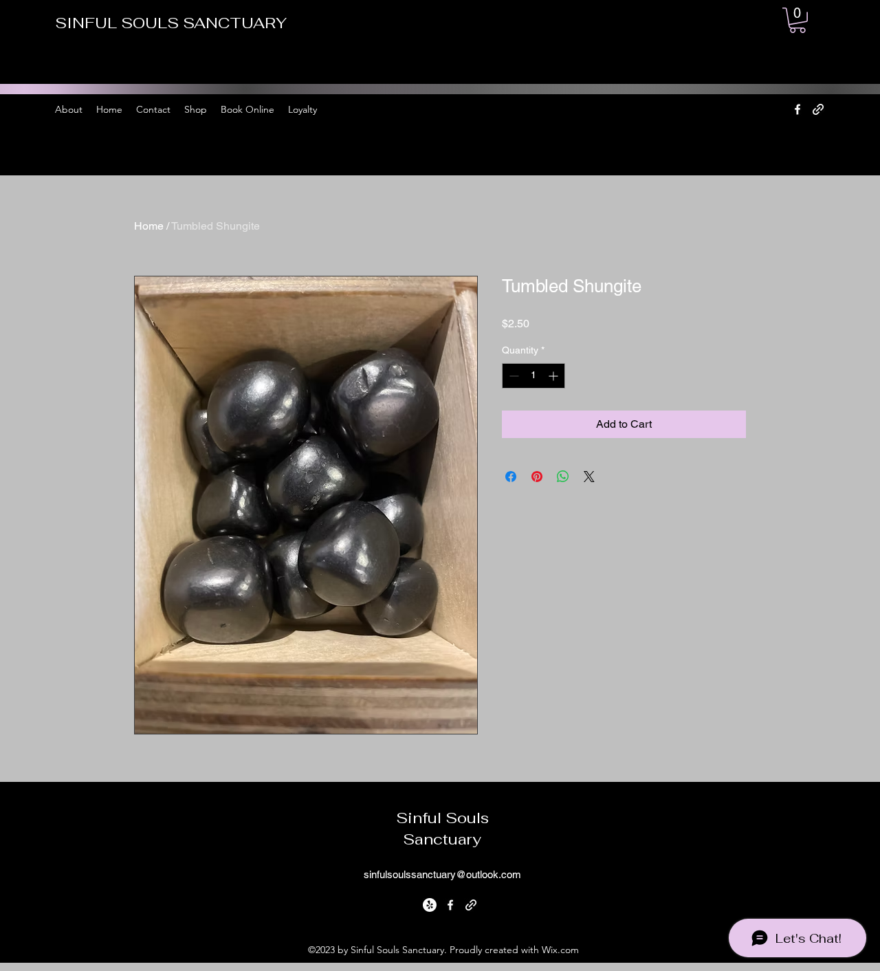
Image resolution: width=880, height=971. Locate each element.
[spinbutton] (533, 376)
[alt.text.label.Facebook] (797, 109)
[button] (797, 20)
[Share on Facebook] (511, 476)
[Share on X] (589, 476)
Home (149, 225)
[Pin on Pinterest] (537, 476)
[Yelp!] (430, 905)
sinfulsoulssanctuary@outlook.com (442, 874)
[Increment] (554, 376)
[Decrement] (512, 376)
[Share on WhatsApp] (563, 476)
